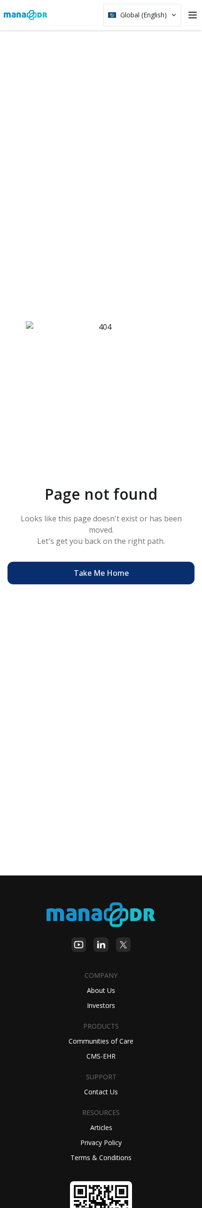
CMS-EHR (101, 1056)
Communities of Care (101, 1041)
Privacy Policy (101, 1142)
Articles (101, 1127)
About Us (101, 990)
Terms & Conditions (101, 1157)
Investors (101, 1005)
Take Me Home (101, 573)
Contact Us (101, 1091)
